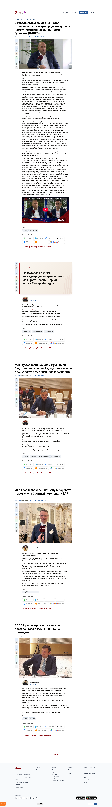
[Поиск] (63, 12)
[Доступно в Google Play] (91, 798)
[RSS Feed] (37, 798)
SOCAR (25, 718)
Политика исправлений (58, 780)
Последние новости (41, 769)
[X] (23, 798)
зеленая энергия (55, 456)
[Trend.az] (20, 12)
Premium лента (40, 772)
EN (89, 803)
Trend (37, 79)
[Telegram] (30, 798)
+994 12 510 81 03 (19, 785)
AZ (92, 803)
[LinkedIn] (33, 798)
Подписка (70, 769)
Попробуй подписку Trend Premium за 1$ (37, 247)
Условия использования (90, 769)
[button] (16, 40)
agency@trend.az (19, 787)
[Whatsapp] (16, 798)
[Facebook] (20, 798)
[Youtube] (27, 798)
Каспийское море (37, 331)
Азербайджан (27, 592)
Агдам (25, 230)
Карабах (35, 592)
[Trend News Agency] (19, 769)
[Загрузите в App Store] (80, 798)
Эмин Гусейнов (33, 230)
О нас (53, 769)
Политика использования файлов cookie (90, 781)
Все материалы (33, 300)
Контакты (54, 774)
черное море (27, 331)
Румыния (26, 456)
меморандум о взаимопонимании (40, 456)
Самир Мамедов (49, 331)
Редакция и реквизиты (58, 772)
